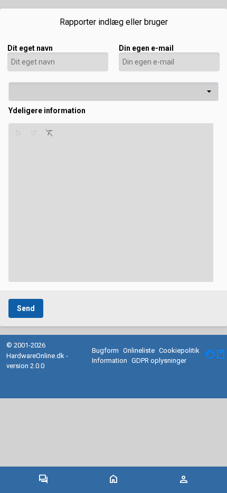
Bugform (105, 350)
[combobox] (113, 91)
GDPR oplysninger (158, 360)
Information (109, 360)
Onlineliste (139, 350)
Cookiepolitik (179, 350)
